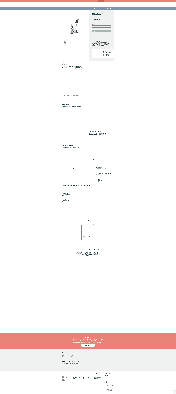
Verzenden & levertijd (97, 378)
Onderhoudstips (96, 383)
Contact (112, 4)
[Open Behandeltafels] (75, 8)
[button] (107, 29)
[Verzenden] (112, 385)
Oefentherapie (75, 379)
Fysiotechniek (75, 378)
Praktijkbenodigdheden (76, 380)
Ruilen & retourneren (97, 379)
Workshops (107, 4)
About (100, 4)
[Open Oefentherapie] (88, 8)
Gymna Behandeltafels (76, 377)
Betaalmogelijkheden (97, 377)
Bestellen (94, 31)
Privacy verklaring (111, 390)
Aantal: (93, 24)
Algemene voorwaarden (110, 389)
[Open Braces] (101, 8)
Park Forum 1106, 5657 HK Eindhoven (68, 367)
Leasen (95, 380)
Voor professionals (95, 4)
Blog (103, 4)
